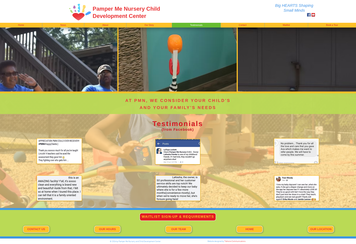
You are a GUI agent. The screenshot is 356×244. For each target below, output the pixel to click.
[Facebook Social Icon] (309, 15)
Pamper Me (108, 9)
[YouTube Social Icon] (313, 15)
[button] (63, 25)
